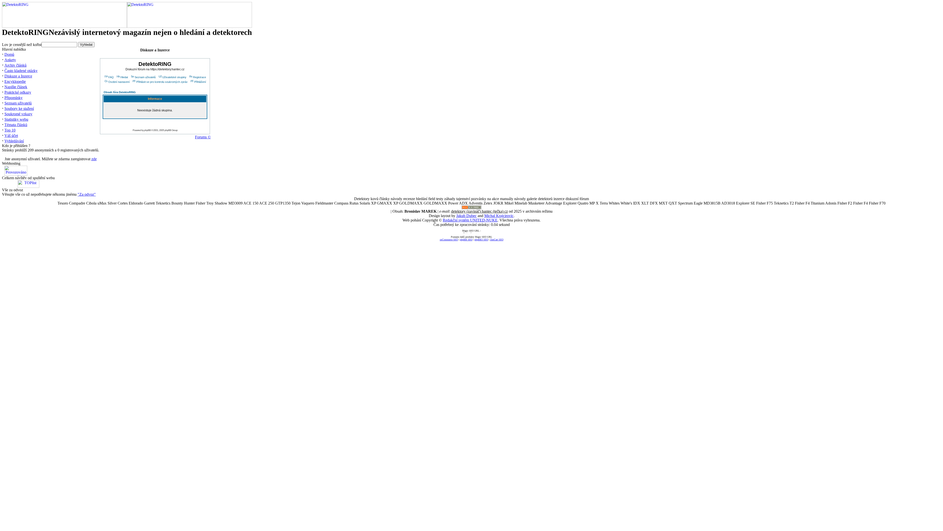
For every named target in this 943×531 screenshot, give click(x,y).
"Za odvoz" (87, 194)
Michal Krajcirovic (498, 216)
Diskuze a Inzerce (18, 76)
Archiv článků (15, 65)
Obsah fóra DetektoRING (120, 92)
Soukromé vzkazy (18, 114)
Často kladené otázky (21, 71)
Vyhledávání (14, 141)
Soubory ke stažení (19, 108)
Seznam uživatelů (18, 103)
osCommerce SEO (449, 239)
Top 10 (9, 130)
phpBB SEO (466, 239)
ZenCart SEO (496, 239)
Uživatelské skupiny (174, 77)
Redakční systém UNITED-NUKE (470, 220)
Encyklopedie (15, 81)
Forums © (203, 137)
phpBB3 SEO (481, 239)
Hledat (124, 77)
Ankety (10, 60)
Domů (9, 54)
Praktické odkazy (17, 92)
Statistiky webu (16, 119)
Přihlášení (200, 81)
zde (94, 159)
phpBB (147, 130)
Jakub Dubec (466, 216)
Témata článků (15, 125)
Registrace (199, 77)
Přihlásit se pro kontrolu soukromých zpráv (162, 81)
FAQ (111, 77)
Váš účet (11, 135)
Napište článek (15, 87)
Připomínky (13, 98)
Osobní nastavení (119, 81)
